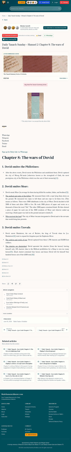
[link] (26, 16)
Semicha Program (54, 407)
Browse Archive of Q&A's (56, 414)
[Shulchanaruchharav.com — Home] (4, 2)
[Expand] (4, 294)
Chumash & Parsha (30, 407)
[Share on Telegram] (12, 283)
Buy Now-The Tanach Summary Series (35, 84)
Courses (51, 409)
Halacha (3, 409)
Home (3, 15)
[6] (33, 254)
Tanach (27, 409)
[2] (67, 192)
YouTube (3, 431)
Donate (51, 419)
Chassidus (28, 411)
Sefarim (27, 414)
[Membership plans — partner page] (31, 2)
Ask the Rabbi (53, 411)
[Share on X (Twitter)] (15, 283)
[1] (56, 178)
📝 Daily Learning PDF (9, 39)
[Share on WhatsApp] (8, 283)
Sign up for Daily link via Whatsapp (14, 152)
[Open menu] (8, 2)
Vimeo (3, 434)
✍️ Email (38, 35)
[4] (14, 236)
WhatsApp (49, 35)
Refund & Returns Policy (56, 421)
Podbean (4, 429)
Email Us (29, 429)
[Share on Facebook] (19, 283)
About (3, 411)
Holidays (27, 416)
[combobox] (35, 8)
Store (50, 416)
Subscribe (4, 416)
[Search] (59, 8)
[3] (51, 212)
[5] (11, 252)
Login (3, 414)
